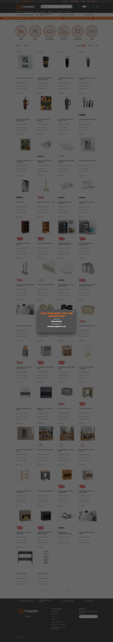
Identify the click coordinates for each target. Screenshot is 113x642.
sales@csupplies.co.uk (56, 326)
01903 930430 (56, 321)
